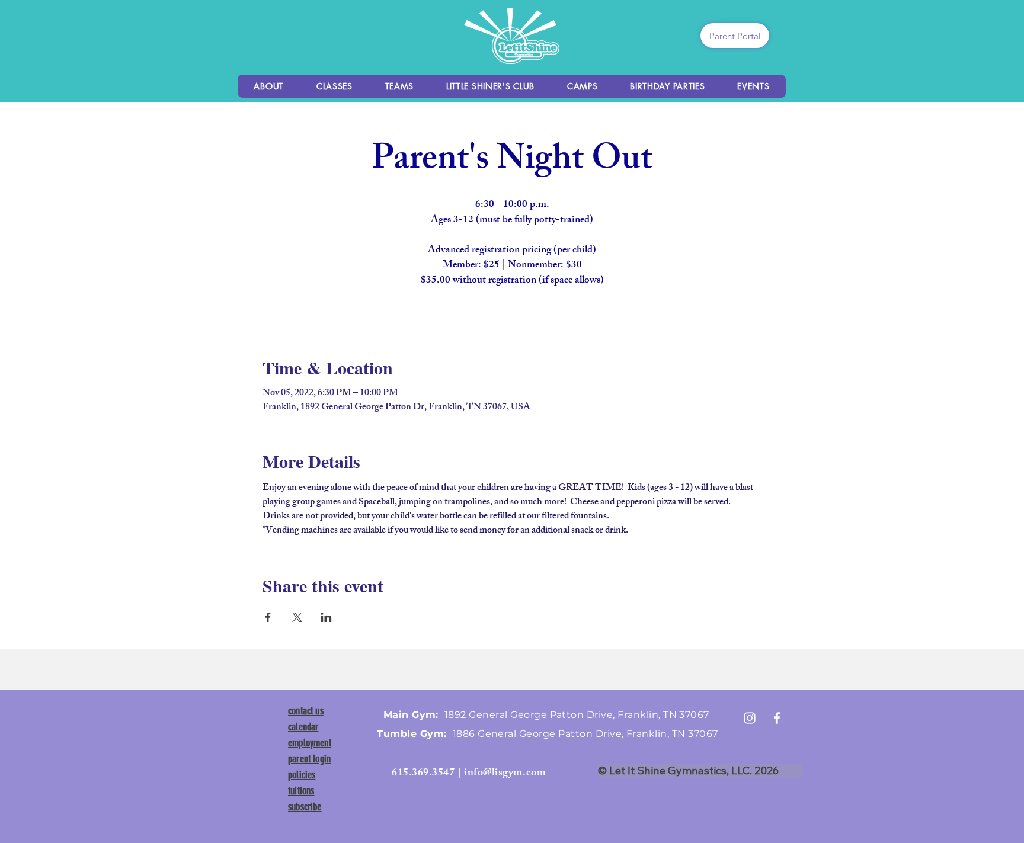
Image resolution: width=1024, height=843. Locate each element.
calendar (303, 726)
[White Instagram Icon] (749, 718)
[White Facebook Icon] (777, 718)
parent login (309, 758)
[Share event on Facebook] (268, 617)
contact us (306, 710)
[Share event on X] (297, 617)
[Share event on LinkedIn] (326, 617)
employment (309, 742)
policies (301, 774)
